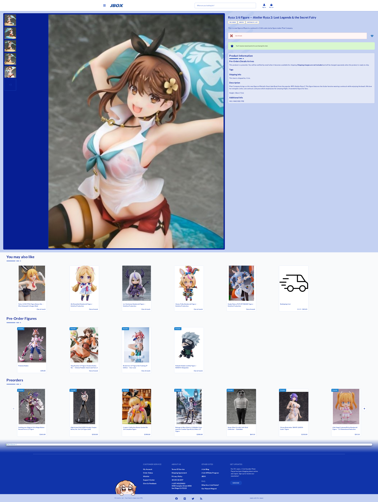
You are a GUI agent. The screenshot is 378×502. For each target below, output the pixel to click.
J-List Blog (205, 469)
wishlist (146, 476)
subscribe (236, 483)
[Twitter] (193, 498)
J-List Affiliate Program (210, 473)
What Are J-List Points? (210, 485)
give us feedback (150, 483)
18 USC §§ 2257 (177, 480)
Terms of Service (178, 469)
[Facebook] (176, 498)
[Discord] (184, 498)
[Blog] (201, 498)
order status (148, 473)
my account (147, 469)
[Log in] (372, 35)
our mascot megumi (209, 488)
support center (149, 480)
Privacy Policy (177, 476)
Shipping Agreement (179, 473)
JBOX (204, 476)
